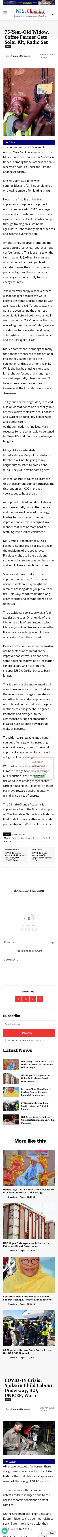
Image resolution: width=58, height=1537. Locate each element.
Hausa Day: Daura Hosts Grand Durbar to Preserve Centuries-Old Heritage (37, 1064)
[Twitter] (25, 999)
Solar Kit (8, 841)
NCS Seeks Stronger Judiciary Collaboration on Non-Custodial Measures (38, 1119)
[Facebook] (18, 999)
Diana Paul (12, 1197)
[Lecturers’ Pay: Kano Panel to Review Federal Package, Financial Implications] (11, 1092)
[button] (47, 1532)
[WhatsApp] (40, 999)
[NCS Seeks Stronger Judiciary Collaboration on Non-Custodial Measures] (11, 1119)
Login (51, 942)
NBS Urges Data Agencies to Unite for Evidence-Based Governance (35, 1078)
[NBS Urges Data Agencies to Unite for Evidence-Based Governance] (11, 1078)
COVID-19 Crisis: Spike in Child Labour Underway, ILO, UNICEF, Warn (15, 856)
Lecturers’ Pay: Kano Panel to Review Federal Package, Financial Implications (36, 1092)
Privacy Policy (37, 1040)
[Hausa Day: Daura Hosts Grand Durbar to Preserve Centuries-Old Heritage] (11, 1064)
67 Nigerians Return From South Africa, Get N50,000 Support (35, 1105)
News (8, 46)
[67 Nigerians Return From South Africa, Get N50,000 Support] (11, 1105)
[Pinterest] (33, 999)
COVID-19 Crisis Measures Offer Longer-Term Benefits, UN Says (42, 856)
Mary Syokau (18, 834)
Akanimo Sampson (20, 56)
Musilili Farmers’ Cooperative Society (22, 838)
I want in (27, 1033)
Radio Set (48, 838)
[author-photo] (5, 1197)
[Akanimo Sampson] (29, 878)
